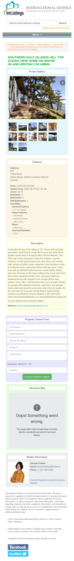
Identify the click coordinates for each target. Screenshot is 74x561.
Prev (11, 83)
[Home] (37, 8)
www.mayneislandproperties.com (32, 306)
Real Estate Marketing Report (26, 519)
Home (10, 519)
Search (63, 23)
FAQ (51, 519)
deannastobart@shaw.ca (48, 466)
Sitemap (17, 522)
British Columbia (43, 45)
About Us (44, 519)
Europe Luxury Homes (31, 531)
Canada (31, 45)
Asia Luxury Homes (50, 531)
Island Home (58, 45)
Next (62, 83)
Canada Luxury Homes (43, 529)
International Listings (16, 45)
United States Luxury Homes (20, 529)
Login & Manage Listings (56, 28)
